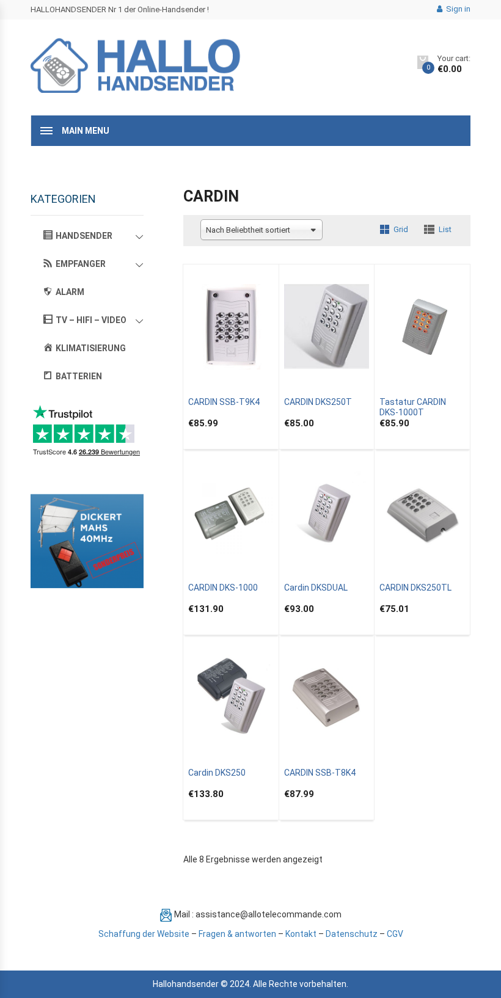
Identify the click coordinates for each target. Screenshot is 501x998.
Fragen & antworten (237, 934)
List (445, 229)
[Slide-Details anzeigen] (87, 541)
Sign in (457, 8)
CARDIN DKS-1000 (223, 587)
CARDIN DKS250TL (415, 587)
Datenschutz (352, 934)
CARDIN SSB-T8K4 (320, 773)
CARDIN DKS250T (318, 402)
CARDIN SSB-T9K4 (224, 402)
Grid (400, 229)
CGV (395, 934)
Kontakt (300, 934)
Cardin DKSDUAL (316, 587)
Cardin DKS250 (217, 773)
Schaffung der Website (143, 934)
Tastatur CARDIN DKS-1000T (412, 407)
